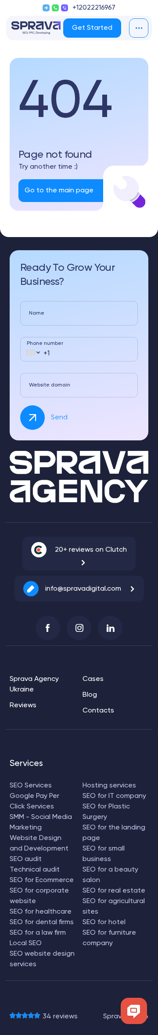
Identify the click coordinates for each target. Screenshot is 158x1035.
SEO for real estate (114, 890)
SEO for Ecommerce (42, 880)
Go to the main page (59, 190)
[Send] (32, 417)
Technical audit (35, 869)
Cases (93, 679)
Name (36, 313)
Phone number (45, 343)
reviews (60, 1016)
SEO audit (26, 859)
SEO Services (31, 785)
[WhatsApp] (55, 7)
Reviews (23, 705)
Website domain (49, 385)
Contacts (98, 710)
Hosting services (109, 785)
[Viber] (64, 7)
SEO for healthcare (41, 911)
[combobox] (33, 352)
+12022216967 (93, 7)
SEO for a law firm (38, 932)
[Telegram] (46, 7)
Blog (90, 694)
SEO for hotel (104, 922)
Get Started (92, 28)
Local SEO (26, 943)
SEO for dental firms (42, 922)
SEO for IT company (114, 796)
